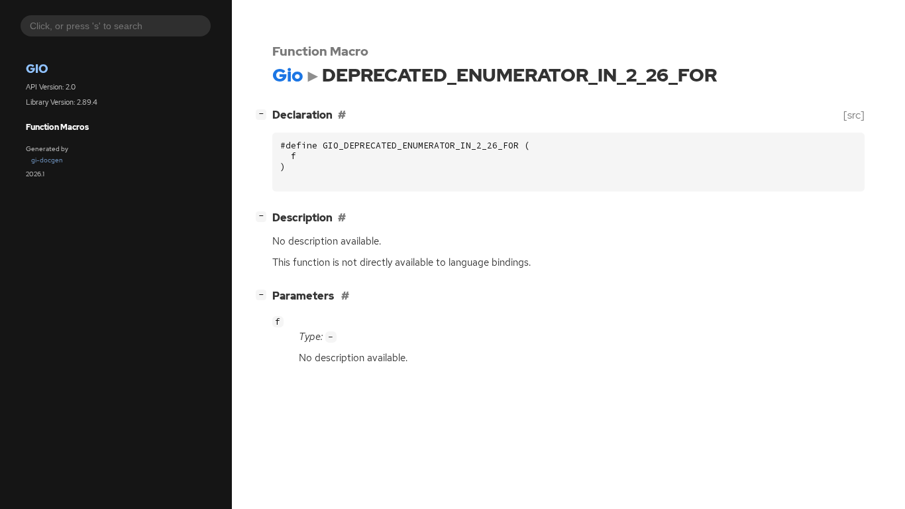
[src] (854, 115)
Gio (37, 68)
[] (264, 113)
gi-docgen (47, 160)
